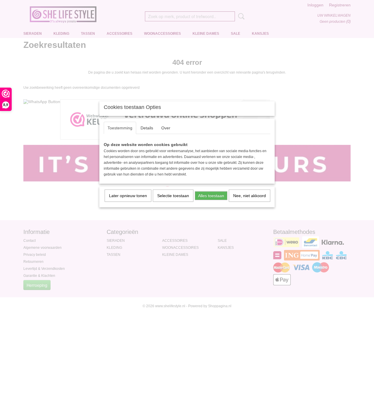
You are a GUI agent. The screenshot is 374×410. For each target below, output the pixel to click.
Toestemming (120, 128)
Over (165, 128)
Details (147, 128)
